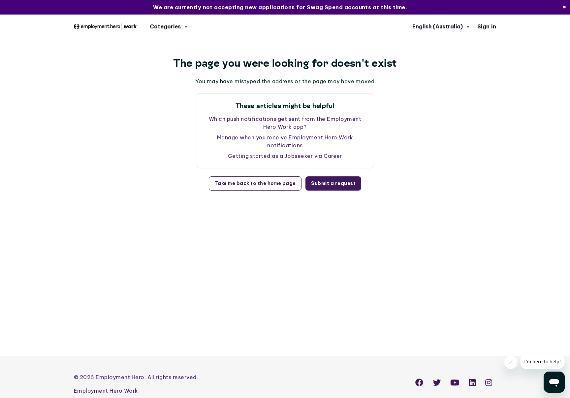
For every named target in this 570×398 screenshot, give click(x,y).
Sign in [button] (486, 26)
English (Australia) (438, 26)
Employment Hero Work (106, 390)
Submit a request (333, 183)
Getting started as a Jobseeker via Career (285, 156)
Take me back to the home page (255, 183)
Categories (166, 26)
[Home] (105, 26)
